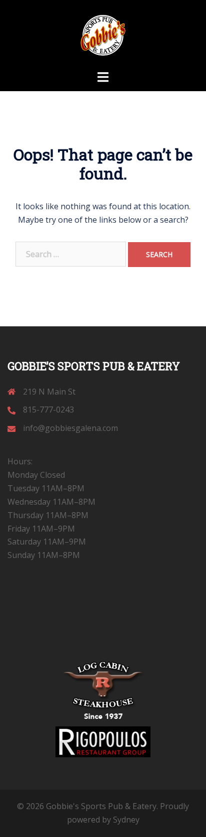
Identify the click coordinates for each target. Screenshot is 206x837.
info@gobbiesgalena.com (70, 427)
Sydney (126, 819)
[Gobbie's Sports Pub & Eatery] (103, 33)
